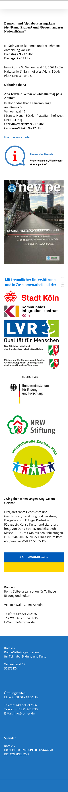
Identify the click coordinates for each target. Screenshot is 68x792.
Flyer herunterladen (17, 137)
